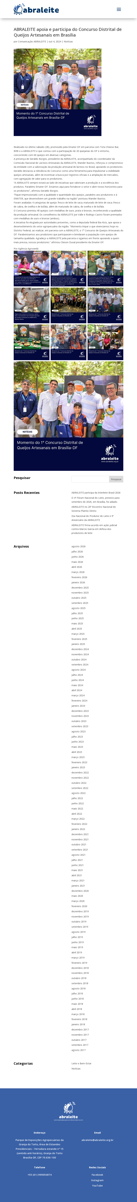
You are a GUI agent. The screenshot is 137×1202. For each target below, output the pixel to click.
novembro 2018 (80, 973)
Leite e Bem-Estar (81, 1063)
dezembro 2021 (80, 834)
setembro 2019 (80, 926)
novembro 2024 (80, 654)
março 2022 (78, 818)
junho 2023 (78, 741)
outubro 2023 (79, 721)
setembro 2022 (80, 788)
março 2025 (78, 633)
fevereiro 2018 (79, 1019)
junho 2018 (78, 998)
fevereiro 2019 (79, 962)
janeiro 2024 (78, 705)
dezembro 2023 (80, 710)
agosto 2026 (79, 546)
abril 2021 (77, 875)
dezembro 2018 (80, 968)
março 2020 (78, 901)
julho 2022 (77, 798)
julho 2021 (77, 860)
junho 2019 (78, 942)
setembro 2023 (80, 726)
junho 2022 (78, 803)
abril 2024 (77, 690)
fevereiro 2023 (79, 762)
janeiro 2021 (78, 885)
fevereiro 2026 (79, 577)
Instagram (97, 1180)
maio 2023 (77, 746)
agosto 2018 (79, 988)
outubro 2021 (79, 844)
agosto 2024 (79, 669)
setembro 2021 (80, 849)
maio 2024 (77, 685)
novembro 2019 (80, 916)
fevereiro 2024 (79, 700)
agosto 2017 (79, 1050)
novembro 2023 (80, 715)
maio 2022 (77, 808)
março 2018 (78, 1014)
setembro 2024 (80, 664)
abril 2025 (77, 628)
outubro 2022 (79, 782)
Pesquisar (116, 479)
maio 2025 (77, 623)
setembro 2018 (80, 983)
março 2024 (78, 695)
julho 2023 (77, 736)
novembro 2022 (80, 777)
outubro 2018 (79, 978)
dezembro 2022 (80, 772)
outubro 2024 (79, 659)
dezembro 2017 (80, 1029)
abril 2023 (77, 752)
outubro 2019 (79, 921)
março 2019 (78, 957)
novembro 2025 (80, 592)
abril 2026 (77, 566)
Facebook (97, 1174)
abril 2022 (77, 813)
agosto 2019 (79, 931)
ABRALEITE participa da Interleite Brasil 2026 (96, 492)
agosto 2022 (79, 793)
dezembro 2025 (80, 587)
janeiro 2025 (78, 644)
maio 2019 (77, 947)
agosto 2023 (79, 731)
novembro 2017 (80, 1034)
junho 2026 (78, 556)
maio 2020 (77, 895)
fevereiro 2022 (79, 823)
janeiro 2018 (78, 1024)
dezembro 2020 (80, 890)
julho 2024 (77, 674)
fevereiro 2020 (79, 906)
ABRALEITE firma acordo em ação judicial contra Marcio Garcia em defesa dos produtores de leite (94, 529)
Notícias (68, 41)
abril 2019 (77, 952)
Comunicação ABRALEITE (32, 41)
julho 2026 (77, 551)
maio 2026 (77, 561)
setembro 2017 (80, 1044)
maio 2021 (77, 870)
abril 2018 (77, 1009)
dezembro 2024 (80, 649)
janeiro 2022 (78, 829)
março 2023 (78, 757)
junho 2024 (78, 680)
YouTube (97, 1185)
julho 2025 (77, 613)
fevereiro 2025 (79, 639)
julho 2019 (77, 937)
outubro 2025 (79, 597)
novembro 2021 (80, 839)
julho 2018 (77, 993)
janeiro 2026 (78, 582)
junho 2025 (78, 618)
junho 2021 (78, 865)
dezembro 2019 (80, 911)
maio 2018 (77, 1003)
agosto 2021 (79, 854)
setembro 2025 (80, 603)
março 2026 (78, 572)
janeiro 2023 (78, 767)
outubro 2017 (79, 1039)
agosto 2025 (79, 608)
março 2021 (78, 880)
